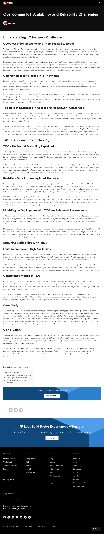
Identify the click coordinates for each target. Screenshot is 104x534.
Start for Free (51, 396)
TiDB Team (11, 23)
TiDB (55, 118)
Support (52, 483)
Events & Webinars (56, 466)
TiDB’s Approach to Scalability (16, 378)
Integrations (30, 459)
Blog (51, 459)
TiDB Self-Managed (10, 466)
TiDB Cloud (7, 462)
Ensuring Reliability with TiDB (16, 380)
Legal (53, 526)
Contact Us (77, 469)
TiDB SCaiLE (54, 469)
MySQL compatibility (40, 129)
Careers (75, 466)
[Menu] (100, 3)
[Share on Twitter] (16, 410)
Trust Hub (76, 476)
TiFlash (18, 189)
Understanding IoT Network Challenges (18, 375)
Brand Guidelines (79, 486)
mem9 (28, 466)
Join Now (50, 438)
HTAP (31, 167)
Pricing (5, 469)
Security (76, 479)
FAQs (52, 479)
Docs (52, 472)
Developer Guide (56, 476)
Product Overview (9, 459)
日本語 (7, 484)
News (75, 462)
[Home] (8, 3)
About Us (76, 459)
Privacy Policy (41, 526)
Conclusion (10, 382)
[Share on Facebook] (11, 410)
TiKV (66, 186)
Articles (52, 462)
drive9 (28, 469)
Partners (76, 472)
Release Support (79, 483)
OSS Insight (30, 472)
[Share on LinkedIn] (21, 410)
